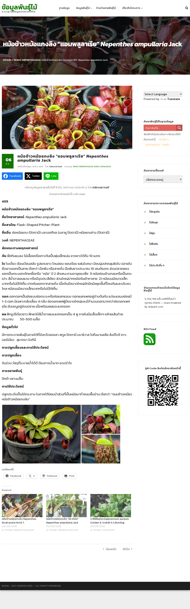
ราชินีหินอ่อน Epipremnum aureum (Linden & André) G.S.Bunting (109, 521)
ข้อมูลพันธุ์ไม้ (19, 7)
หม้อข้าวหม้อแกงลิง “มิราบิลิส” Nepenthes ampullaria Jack (62, 521)
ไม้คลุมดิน (154, 212)
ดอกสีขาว (163, 139)
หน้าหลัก (7, 60)
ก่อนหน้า (111, 549)
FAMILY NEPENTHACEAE (27, 60)
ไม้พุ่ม (152, 233)
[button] (41, 434)
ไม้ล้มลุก (153, 222)
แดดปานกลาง (152, 145)
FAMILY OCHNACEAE (102, 166)
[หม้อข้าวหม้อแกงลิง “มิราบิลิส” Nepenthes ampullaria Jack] (66, 505)
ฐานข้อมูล (64, 8)
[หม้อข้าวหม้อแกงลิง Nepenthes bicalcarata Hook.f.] (22, 505)
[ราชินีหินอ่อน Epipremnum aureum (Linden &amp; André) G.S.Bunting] (110, 505)
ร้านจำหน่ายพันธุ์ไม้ (106, 8)
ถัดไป (126, 549)
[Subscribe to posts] (149, 339)
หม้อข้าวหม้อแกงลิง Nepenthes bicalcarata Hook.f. (19, 521)
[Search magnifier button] (179, 128)
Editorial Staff (56, 166)
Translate (173, 99)
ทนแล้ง (165, 145)
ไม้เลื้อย (153, 255)
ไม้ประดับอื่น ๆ (156, 265)
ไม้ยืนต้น (153, 244)
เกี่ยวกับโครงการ (131, 8)
